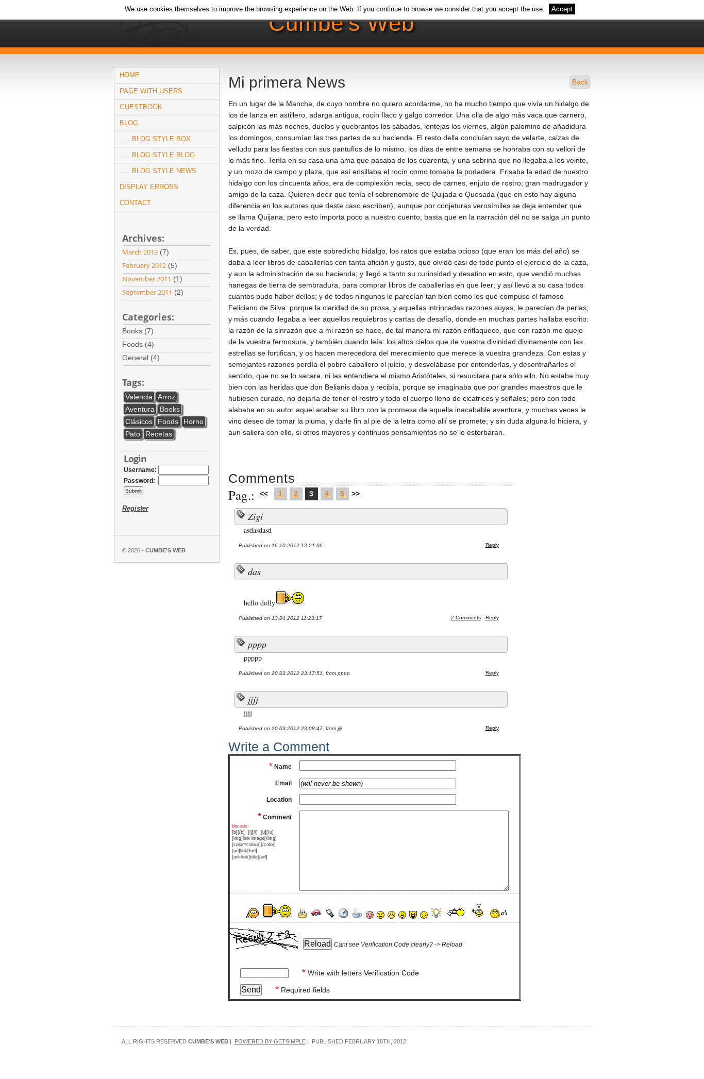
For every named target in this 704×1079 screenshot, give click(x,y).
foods (168, 421)
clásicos (139, 421)
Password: (139, 480)
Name (280, 766)
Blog (129, 123)
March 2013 (140, 252)
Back (580, 82)
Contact (135, 203)
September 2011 (147, 292)
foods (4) (140, 344)
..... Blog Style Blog (157, 155)
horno (193, 421)
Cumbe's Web (341, 23)
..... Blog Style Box (155, 139)
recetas (158, 434)
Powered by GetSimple (270, 1041)
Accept (562, 9)
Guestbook (141, 107)
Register (135, 508)
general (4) (143, 357)
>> (355, 494)
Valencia (139, 397)
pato (132, 434)
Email (283, 783)
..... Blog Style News (158, 171)
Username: (140, 470)
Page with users (151, 91)
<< (264, 494)
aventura (140, 409)
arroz (166, 397)
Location (279, 799)
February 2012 (144, 265)
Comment (275, 817)
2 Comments (466, 617)
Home (130, 75)
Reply (492, 545)
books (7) (140, 331)
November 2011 (146, 278)
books (170, 409)
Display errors (149, 187)
